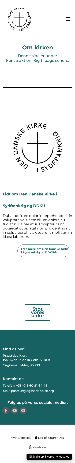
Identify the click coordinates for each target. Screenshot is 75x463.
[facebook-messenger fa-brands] (23, 410)
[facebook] (5, 410)
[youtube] (14, 410)
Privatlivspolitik (20, 437)
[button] (65, 19)
